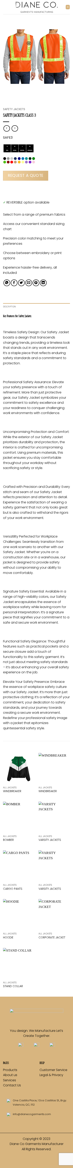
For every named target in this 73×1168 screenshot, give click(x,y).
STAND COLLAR (13, 986)
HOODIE (8, 937)
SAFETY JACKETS (14, 109)
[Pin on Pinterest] (36, 282)
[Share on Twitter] (21, 282)
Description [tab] (9, 307)
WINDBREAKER (12, 791)
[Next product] (6, 128)
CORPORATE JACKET (52, 937)
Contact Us (12, 1085)
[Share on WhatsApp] (6, 282)
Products (10, 1070)
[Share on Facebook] (14, 282)
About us (10, 1075)
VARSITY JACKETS (50, 840)
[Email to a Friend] (28, 282)
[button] (68, 7)
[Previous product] (15, 128)
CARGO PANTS (12, 889)
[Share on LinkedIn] (43, 282)
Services (9, 1080)
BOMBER (8, 840)
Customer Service (53, 1070)
